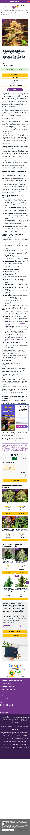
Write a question (15, 631)
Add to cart (15, 480)
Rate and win (5, 48)
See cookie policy (12, 827)
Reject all (21, 830)
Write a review (15, 635)
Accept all (8, 830)
